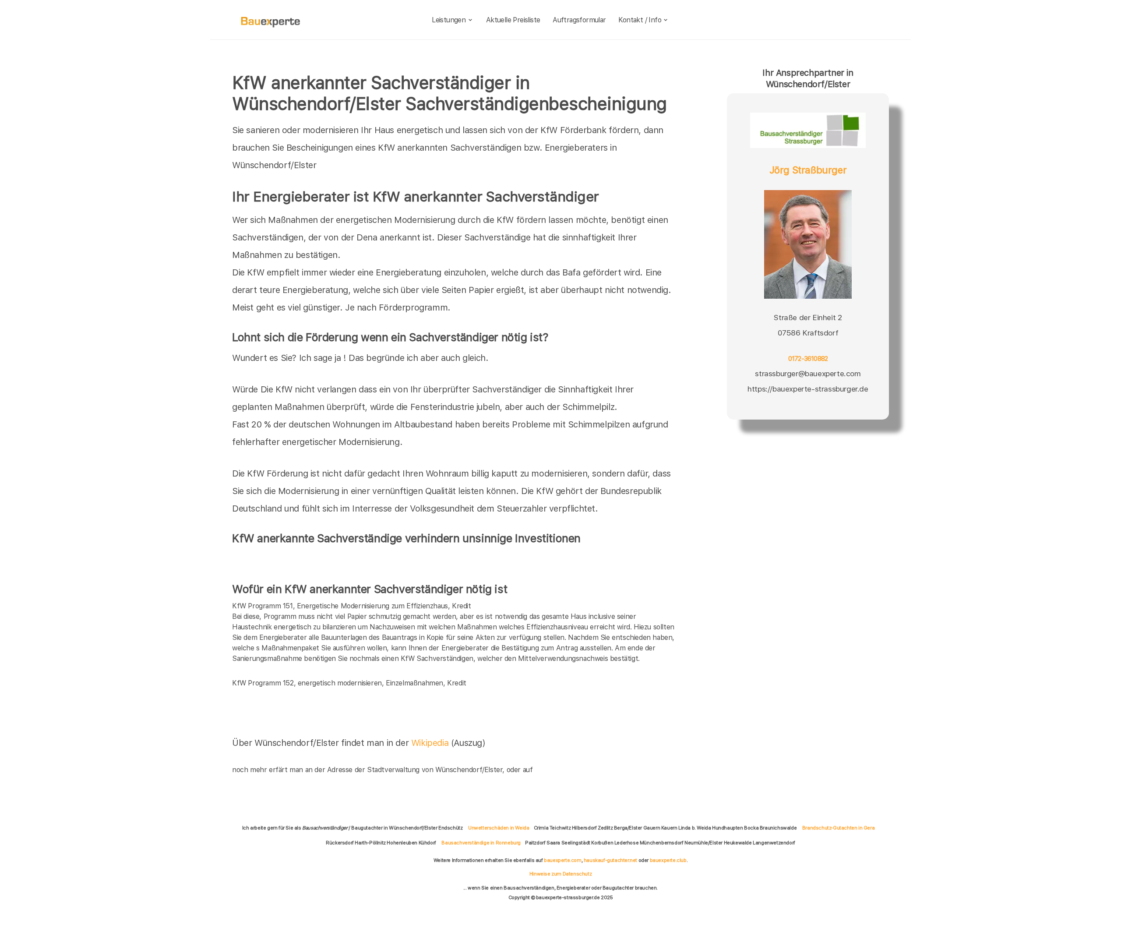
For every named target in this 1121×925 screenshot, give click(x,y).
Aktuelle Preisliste (513, 20)
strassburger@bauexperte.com (807, 373)
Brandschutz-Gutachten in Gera (838, 828)
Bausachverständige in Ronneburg (481, 843)
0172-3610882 (808, 359)
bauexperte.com (562, 860)
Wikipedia (431, 743)
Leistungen (448, 20)
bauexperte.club (668, 860)
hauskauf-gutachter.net (610, 860)
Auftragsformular (579, 20)
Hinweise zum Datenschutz (560, 874)
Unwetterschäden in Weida (498, 828)
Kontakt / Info (639, 20)
